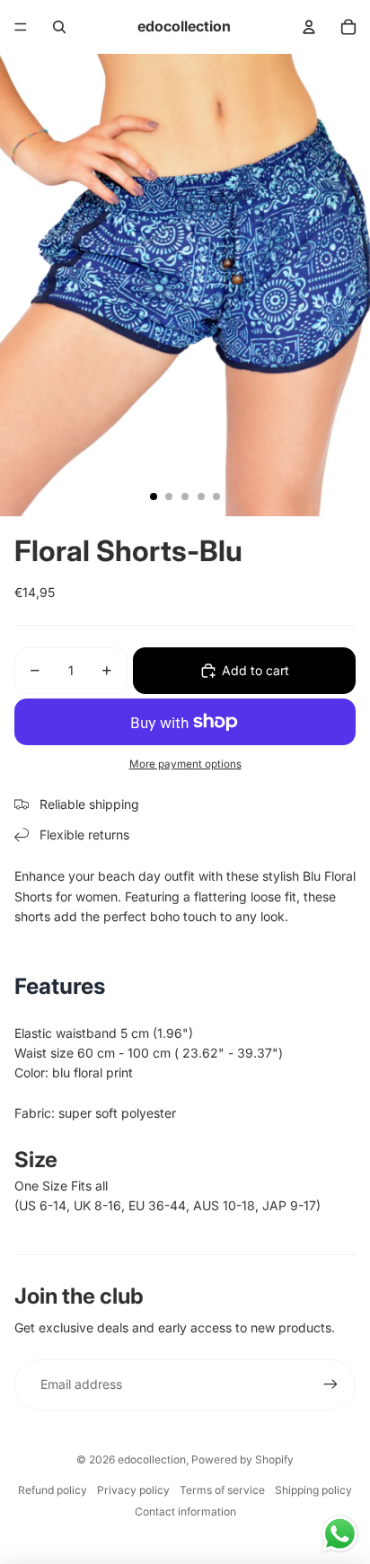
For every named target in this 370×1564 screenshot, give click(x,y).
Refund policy (52, 1490)
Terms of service (222, 1490)
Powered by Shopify (242, 1459)
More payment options (185, 764)
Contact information (185, 1511)
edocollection (152, 1459)
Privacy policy (133, 1490)
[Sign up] (330, 1384)
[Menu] (20, 27)
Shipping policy (313, 1490)
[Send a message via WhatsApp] (340, 1534)
